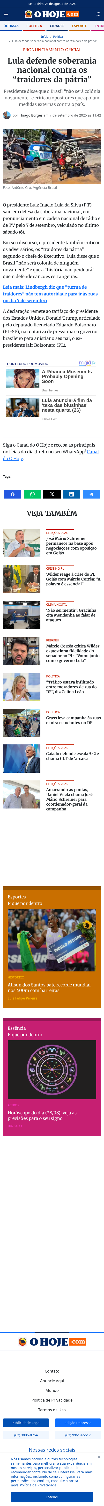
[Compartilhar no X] (52, 494)
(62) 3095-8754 (26, 1435)
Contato (52, 1371)
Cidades (57, 25)
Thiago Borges (31, 115)
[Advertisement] (52, 847)
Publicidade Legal (26, 1422)
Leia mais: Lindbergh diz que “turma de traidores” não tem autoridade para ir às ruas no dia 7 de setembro (50, 293)
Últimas (11, 25)
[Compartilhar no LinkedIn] (72, 494)
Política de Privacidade (38, 1485)
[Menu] (7, 14)
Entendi (52, 1497)
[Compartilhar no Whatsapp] (32, 494)
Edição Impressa (78, 1422)
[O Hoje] (52, 14)
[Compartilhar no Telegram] (91, 494)
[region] (52, 1479)
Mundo (52, 1390)
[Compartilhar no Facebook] (13, 494)
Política (34, 25)
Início (44, 37)
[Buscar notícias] (98, 14)
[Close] (99, 1457)
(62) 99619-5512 (78, 1435)
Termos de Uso (52, 1409)
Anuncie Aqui (52, 1380)
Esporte (79, 25)
